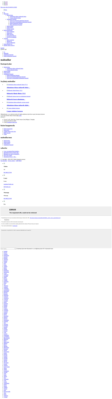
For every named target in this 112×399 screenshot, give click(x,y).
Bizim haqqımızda (8, 30)
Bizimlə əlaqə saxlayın (9, 45)
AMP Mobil (18, 160)
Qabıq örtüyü (10, 27)
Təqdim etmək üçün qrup (10, 131)
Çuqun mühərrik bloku (15, 18)
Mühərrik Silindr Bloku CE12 (16, 93)
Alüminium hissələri (11, 19)
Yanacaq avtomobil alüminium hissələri (19, 20)
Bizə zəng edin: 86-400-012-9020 (9, 7)
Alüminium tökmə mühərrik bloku (18, 16)
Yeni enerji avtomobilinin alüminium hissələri (20, 22)
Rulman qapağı (10, 29)
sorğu (20, 115)
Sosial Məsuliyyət (8, 44)
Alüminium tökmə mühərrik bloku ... (18, 87)
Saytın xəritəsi (11, 160)
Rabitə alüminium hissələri (16, 23)
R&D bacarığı (10, 34)
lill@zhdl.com (7, 186)
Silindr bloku (10, 15)
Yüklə (5, 134)
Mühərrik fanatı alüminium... (16, 99)
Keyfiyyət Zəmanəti (11, 37)
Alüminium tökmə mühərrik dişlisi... (18, 105)
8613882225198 (8, 172)
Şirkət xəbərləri (10, 40)
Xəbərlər (6, 38)
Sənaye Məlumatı (11, 42)
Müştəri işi (9, 41)
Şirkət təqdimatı (10, 31)
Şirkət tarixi (9, 33)
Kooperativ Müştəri (11, 35)
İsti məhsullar (4, 160)
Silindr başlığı (10, 26)
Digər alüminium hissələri (16, 24)
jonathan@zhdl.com (12, 122)
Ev (4, 12)
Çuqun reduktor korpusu (15, 111)
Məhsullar (6, 13)
